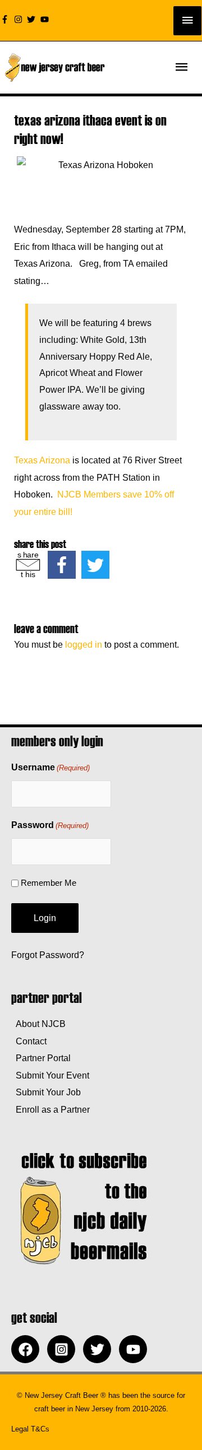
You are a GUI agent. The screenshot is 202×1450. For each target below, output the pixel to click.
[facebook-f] (6, 19)
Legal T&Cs (30, 1429)
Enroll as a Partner (50, 1109)
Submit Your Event (50, 1075)
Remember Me (48, 882)
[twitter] (32, 19)
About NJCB (38, 1024)
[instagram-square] (64, 1349)
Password (50, 825)
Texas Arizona (42, 460)
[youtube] (46, 19)
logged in (83, 644)
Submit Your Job (46, 1092)
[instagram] (19, 19)
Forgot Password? (47, 955)
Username (50, 767)
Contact (29, 1041)
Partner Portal (41, 1058)
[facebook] (28, 1349)
